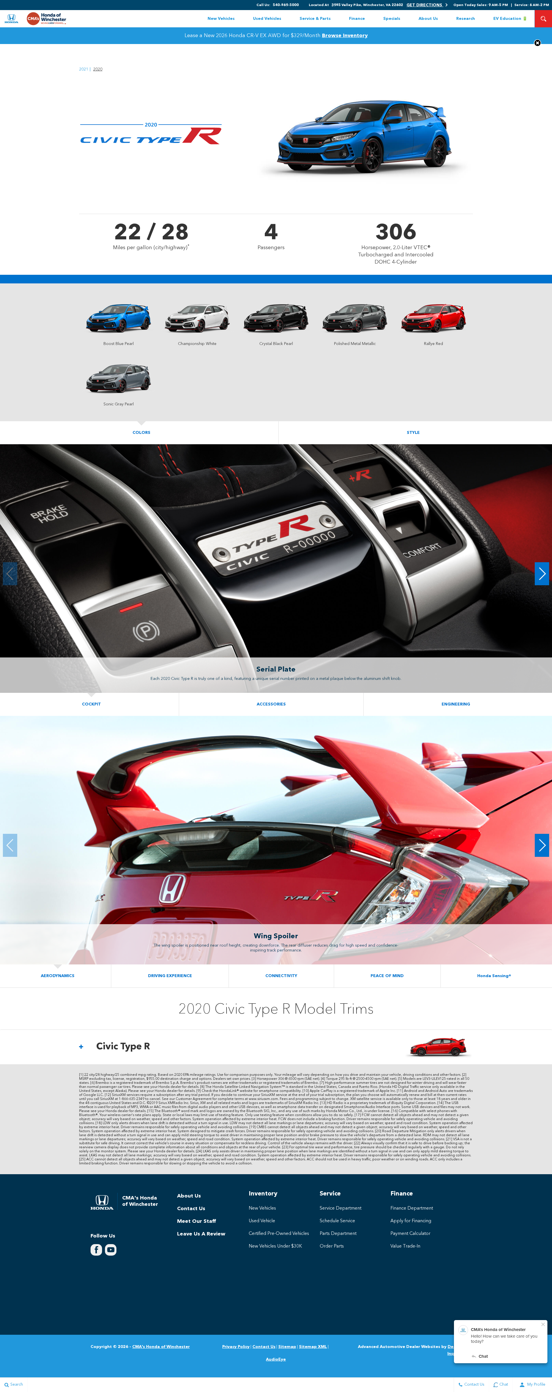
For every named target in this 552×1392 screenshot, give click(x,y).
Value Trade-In (405, 1246)
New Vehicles (221, 19)
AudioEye (276, 1359)
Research (465, 19)
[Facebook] (96, 1250)
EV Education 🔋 (510, 19)
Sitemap (287, 1347)
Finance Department (411, 1208)
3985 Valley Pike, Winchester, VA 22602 (367, 5)
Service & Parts (315, 19)
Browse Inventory (345, 35)
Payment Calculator (410, 1233)
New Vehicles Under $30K (275, 1246)
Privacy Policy (236, 1347)
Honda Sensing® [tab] (494, 976)
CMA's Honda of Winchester (161, 1347)
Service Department (340, 1208)
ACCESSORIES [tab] (271, 704)
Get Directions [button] (425, 5)
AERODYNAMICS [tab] (57, 976)
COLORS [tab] (141, 433)
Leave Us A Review (201, 1234)
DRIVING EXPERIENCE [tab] (170, 976)
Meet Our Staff (196, 1221)
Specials (391, 19)
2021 (83, 69)
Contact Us (191, 1208)
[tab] (276, 1047)
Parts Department (338, 1233)
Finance (357, 19)
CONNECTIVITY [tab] (281, 976)
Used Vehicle (262, 1221)
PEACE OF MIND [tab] (387, 976)
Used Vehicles (267, 19)
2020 (97, 69)
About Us (428, 19)
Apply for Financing (410, 1221)
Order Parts (332, 1246)
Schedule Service (337, 1221)
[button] (543, 18)
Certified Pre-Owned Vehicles (279, 1233)
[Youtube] (110, 1250)
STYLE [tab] (413, 433)
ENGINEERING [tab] (456, 704)
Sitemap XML (313, 1347)
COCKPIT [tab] (91, 704)
